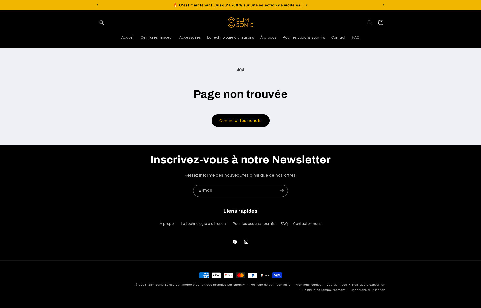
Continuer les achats (240, 121)
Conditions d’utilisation (368, 290)
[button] (101, 22)
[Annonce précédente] (97, 5)
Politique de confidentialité (270, 285)
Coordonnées (337, 285)
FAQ (284, 224)
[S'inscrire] (282, 191)
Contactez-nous (307, 224)
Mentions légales (308, 285)
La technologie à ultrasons (204, 224)
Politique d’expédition (368, 285)
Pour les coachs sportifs (254, 224)
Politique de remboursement (323, 290)
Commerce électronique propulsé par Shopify (210, 284)
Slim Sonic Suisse (162, 284)
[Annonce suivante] (383, 5)
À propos (168, 224)
